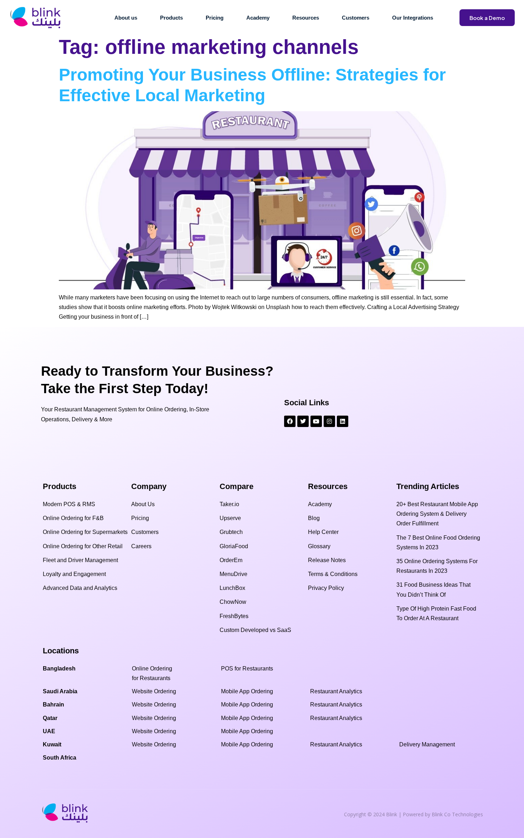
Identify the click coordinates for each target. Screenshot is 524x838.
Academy (257, 18)
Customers (355, 18)
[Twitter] (303, 421)
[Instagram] (329, 421)
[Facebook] (290, 421)
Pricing (215, 18)
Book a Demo (487, 17)
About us (125, 18)
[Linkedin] (342, 421)
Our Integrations (412, 18)
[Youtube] (316, 421)
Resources (305, 18)
